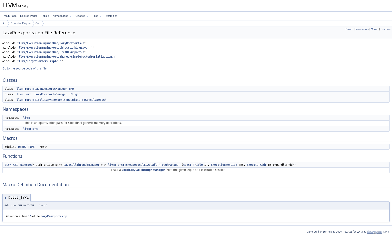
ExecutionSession (224, 164)
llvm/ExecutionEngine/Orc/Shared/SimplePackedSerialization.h (67, 56)
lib (4, 23)
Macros (374, 29)
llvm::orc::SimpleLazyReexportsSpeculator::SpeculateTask (61, 99)
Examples (111, 15)
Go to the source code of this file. (24, 68)
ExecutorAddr (256, 164)
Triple (198, 164)
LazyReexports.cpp (54, 216)
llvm (26, 117)
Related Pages (29, 15)
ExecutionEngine (20, 23)
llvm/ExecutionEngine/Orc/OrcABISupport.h (51, 52)
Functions (386, 29)
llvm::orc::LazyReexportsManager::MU (45, 88)
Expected (25, 164)
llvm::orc (30, 128)
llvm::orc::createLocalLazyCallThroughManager (144, 164)
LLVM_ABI (11, 164)
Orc (38, 23)
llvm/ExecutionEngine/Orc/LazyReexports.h (51, 43)
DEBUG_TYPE (26, 146)
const (187, 164)
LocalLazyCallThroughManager (143, 170)
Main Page (10, 15)
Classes (80, 15)
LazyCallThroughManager (81, 164)
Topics (45, 15)
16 (29, 216)
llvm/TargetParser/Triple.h (40, 61)
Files (95, 15)
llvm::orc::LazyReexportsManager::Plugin (48, 94)
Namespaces (60, 15)
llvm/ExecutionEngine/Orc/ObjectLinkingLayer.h (55, 47)
